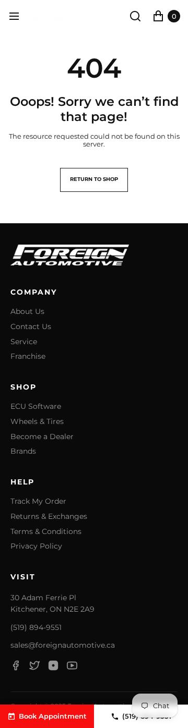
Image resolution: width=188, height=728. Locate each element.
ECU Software (35, 406)
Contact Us (30, 326)
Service (23, 341)
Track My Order (38, 501)
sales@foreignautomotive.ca (62, 645)
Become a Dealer (42, 436)
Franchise (27, 356)
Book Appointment (53, 716)
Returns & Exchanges (48, 516)
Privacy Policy (36, 546)
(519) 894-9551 (36, 627)
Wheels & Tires (37, 421)
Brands (23, 451)
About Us (27, 311)
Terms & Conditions (45, 531)
